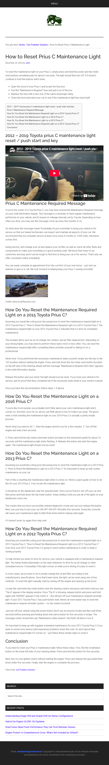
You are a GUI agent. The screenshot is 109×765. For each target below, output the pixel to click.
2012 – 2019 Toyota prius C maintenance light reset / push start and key (40, 106)
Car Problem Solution (25, 670)
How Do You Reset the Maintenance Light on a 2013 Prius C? (35, 120)
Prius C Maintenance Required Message (25, 110)
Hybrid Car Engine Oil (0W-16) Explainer (25, 721)
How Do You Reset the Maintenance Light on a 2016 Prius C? (35, 117)
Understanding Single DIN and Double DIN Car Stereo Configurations (39, 716)
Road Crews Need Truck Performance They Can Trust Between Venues (40, 727)
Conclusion (12, 127)
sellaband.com (67, 751)
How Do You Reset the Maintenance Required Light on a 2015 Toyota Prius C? (43, 113)
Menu (54, 3)
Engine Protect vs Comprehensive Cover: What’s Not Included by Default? (41, 732)
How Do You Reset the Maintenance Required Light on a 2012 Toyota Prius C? (43, 124)
